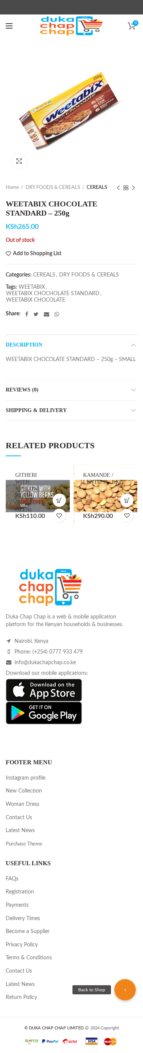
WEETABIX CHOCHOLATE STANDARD (53, 293)
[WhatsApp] (57, 314)
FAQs (12, 879)
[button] (125, 989)
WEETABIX (32, 287)
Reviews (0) (22, 390)
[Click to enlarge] (19, 161)
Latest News (20, 830)
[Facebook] (26, 314)
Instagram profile (25, 778)
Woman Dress (22, 804)
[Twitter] (36, 314)
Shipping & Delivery (36, 410)
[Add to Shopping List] (59, 515)
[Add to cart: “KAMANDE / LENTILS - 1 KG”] (126, 500)
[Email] (46, 314)
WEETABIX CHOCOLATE (35, 300)
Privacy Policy (22, 945)
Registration (20, 892)
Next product (133, 188)
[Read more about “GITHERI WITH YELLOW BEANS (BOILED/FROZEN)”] (59, 500)
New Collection (24, 791)
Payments (17, 905)
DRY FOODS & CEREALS (53, 187)
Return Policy (21, 997)
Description (24, 345)
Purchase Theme (24, 844)
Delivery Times (23, 918)
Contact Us (19, 817)
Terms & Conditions (29, 957)
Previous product (118, 188)
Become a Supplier (28, 931)
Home (12, 187)
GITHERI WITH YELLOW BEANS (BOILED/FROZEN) (30, 492)
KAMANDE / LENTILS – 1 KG (103, 478)
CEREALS (97, 187)
